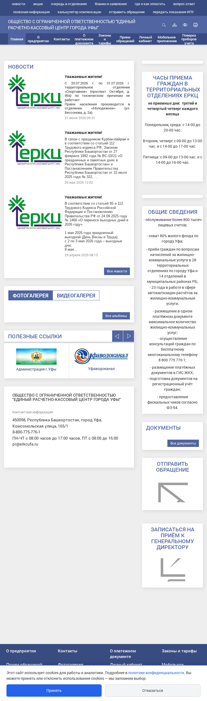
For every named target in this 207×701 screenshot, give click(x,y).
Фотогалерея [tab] (30, 295)
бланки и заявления (111, 3)
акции (38, 3)
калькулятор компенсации (79, 11)
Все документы (183, 443)
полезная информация (31, 11)
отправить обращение (127, 11)
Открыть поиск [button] (164, 27)
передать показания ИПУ (173, 11)
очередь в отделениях (69, 3)
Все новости (117, 271)
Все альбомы (116, 315)
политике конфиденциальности (156, 672)
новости (18, 3)
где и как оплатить (150, 3)
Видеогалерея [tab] (76, 295)
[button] (38, 39)
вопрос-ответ (184, 3)
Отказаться (152, 690)
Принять (54, 690)
